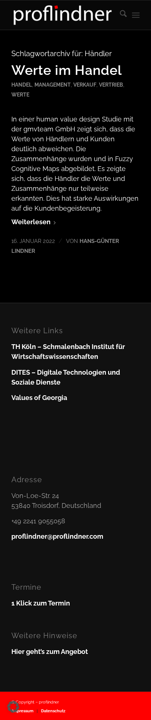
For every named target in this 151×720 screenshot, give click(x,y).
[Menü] (136, 15)
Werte (20, 94)
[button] (13, 707)
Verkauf (84, 84)
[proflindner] (62, 15)
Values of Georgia (39, 397)
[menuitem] (120, 15)
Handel (21, 84)
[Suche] (120, 15)
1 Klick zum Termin (40, 603)
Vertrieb (111, 84)
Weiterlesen (31, 222)
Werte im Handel (66, 70)
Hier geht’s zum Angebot (49, 651)
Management (52, 84)
